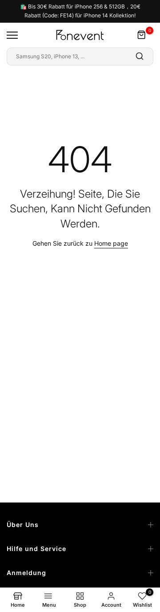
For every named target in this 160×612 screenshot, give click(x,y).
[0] (142, 35)
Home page (111, 243)
